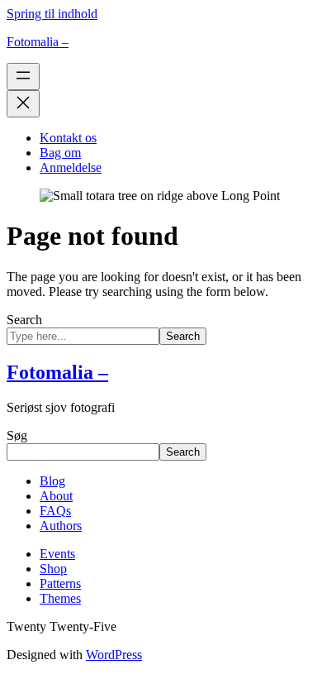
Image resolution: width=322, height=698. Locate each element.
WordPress (114, 655)
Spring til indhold (52, 14)
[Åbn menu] (23, 76)
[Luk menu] (23, 103)
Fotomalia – (38, 42)
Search (24, 320)
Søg (17, 435)
